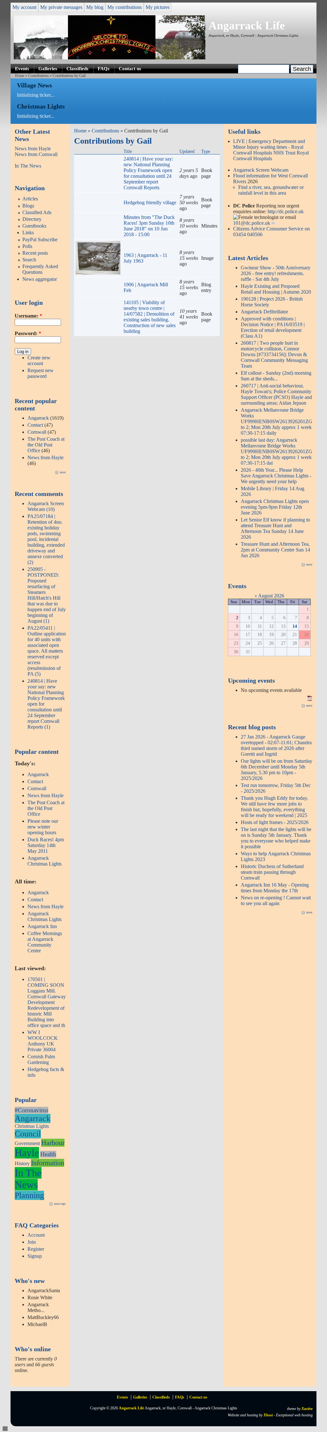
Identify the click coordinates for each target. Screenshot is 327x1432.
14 (295, 626)
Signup (34, 1256)
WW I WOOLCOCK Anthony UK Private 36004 (42, 1041)
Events (22, 68)
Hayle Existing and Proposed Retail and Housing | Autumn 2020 (276, 289)
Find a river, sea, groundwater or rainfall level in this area (271, 190)
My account (24, 7)
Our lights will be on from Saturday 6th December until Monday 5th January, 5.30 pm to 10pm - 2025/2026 (276, 769)
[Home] (109, 57)
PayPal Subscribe (39, 239)
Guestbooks (34, 226)
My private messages (61, 7)
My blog (94, 7)
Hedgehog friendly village (150, 202)
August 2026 (271, 595)
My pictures (158, 7)
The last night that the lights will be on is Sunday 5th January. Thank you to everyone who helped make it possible (276, 838)
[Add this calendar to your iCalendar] (309, 699)
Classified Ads (36, 212)
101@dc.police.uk (251, 223)
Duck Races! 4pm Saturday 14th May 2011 (45, 845)
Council (28, 1133)
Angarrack (38, 418)
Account (36, 1235)
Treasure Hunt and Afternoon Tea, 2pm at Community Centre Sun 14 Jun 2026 (275, 549)
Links (28, 232)
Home (19, 75)
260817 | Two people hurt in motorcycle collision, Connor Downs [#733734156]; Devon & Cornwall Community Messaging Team (274, 354)
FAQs (104, 68)
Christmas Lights (32, 1126)
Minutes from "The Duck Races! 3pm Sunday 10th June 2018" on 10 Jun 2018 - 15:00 (149, 225)
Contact (35, 425)
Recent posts (35, 253)
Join (31, 1242)
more (63, 472)
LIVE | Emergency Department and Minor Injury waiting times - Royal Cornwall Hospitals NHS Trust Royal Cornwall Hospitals (271, 150)
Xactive (307, 1408)
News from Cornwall (36, 154)
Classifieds (77, 68)
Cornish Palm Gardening (41, 1059)
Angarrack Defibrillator (264, 311)
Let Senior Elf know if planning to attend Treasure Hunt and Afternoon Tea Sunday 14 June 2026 (275, 528)
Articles (30, 198)
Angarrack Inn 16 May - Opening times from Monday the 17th (275, 887)
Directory (32, 219)
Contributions (38, 75)
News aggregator (39, 279)
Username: (28, 316)
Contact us (130, 68)
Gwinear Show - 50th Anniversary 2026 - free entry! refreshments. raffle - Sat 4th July (275, 273)
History (22, 1163)
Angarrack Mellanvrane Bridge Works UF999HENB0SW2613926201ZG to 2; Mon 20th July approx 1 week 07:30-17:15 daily (276, 421)
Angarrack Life (247, 25)
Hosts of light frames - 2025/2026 (274, 822)
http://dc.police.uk (286, 211)
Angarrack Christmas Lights (44, 860)
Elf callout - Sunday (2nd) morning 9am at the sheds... (276, 375)
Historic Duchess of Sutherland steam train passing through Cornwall (272, 872)
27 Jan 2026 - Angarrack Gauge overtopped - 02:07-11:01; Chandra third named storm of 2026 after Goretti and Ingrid (276, 745)
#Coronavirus (31, 1110)
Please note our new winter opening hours (42, 826)
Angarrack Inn (42, 926)
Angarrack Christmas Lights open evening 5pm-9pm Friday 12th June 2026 (275, 507)
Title (128, 151)
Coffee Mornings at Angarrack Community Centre (44, 942)
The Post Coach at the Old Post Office (46, 444)
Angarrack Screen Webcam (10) (45, 506)
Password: (28, 333)
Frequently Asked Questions (40, 269)
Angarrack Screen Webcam (260, 170)
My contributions (124, 7)
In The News (28, 166)
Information (47, 1163)
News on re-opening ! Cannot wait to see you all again (276, 900)
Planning (29, 1195)
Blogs (28, 205)
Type (205, 151)
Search (29, 259)
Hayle (27, 1152)
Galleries (47, 68)
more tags (60, 1203)
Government (27, 1143)
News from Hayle (33, 148)
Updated (186, 151)
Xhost (268, 1415)
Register (35, 1249)
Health (48, 1154)
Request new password (40, 373)
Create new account (38, 360)
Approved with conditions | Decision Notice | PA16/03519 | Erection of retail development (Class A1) (273, 327)
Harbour (53, 1143)
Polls (27, 246)
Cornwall (36, 432)
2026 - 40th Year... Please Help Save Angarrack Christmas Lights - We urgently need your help (276, 475)
